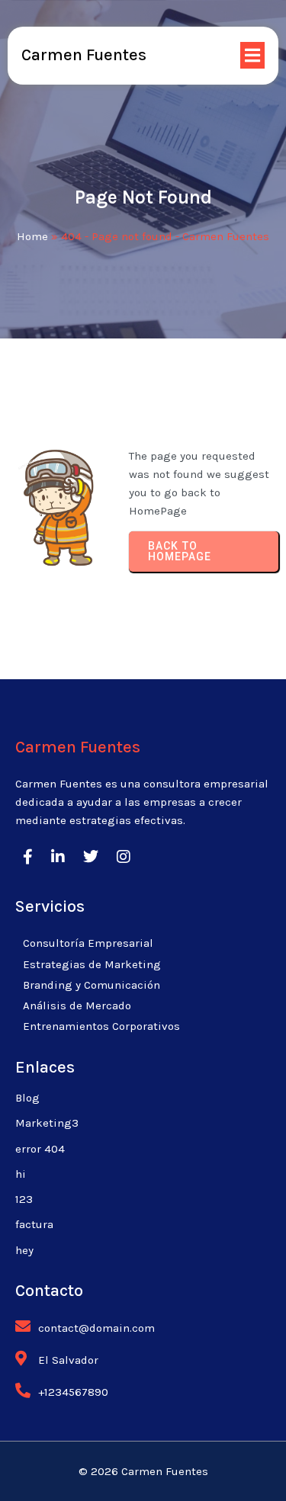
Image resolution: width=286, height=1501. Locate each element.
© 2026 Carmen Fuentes (143, 1471)
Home (32, 236)
